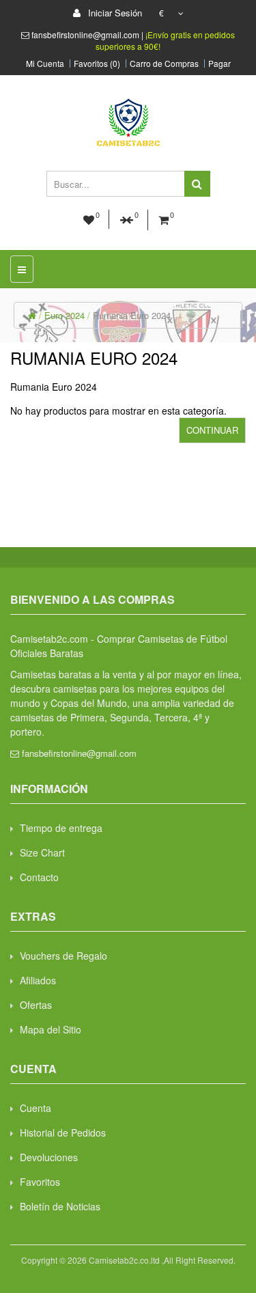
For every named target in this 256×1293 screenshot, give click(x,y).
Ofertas (36, 1005)
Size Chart (42, 852)
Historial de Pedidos (63, 1132)
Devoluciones (49, 1157)
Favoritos (40, 1181)
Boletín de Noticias (60, 1206)
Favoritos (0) (97, 63)
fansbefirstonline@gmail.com (79, 753)
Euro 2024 (64, 315)
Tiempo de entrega (61, 828)
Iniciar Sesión (113, 12)
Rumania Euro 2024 (132, 315)
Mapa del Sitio (50, 1029)
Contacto (39, 877)
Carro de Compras (164, 63)
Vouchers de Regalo (63, 955)
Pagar (219, 63)
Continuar (212, 429)
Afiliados (38, 980)
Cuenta (35, 1108)
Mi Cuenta (45, 63)
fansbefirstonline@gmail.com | (88, 34)
